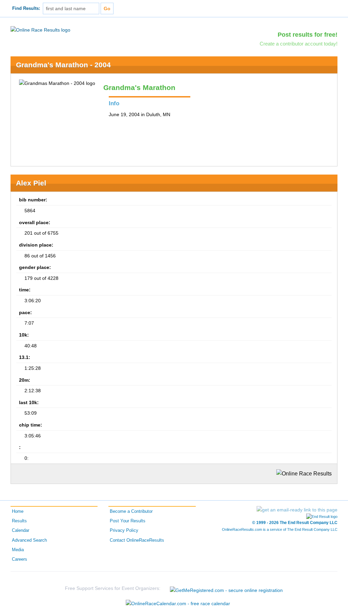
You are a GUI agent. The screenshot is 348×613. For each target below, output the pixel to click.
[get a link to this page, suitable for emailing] (297, 509)
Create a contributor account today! (298, 44)
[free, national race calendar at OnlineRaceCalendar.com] (178, 603)
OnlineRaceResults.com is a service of (279, 529)
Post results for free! (307, 34)
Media (18, 549)
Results (19, 521)
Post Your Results (127, 521)
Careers (19, 559)
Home (17, 511)
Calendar (20, 530)
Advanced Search (29, 540)
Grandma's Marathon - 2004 (63, 65)
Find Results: (26, 8)
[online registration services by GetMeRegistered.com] (226, 588)
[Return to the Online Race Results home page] (40, 29)
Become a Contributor (131, 511)
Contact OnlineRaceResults (137, 540)
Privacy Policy (124, 530)
